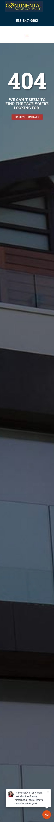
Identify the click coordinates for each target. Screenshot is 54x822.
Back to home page (27, 117)
